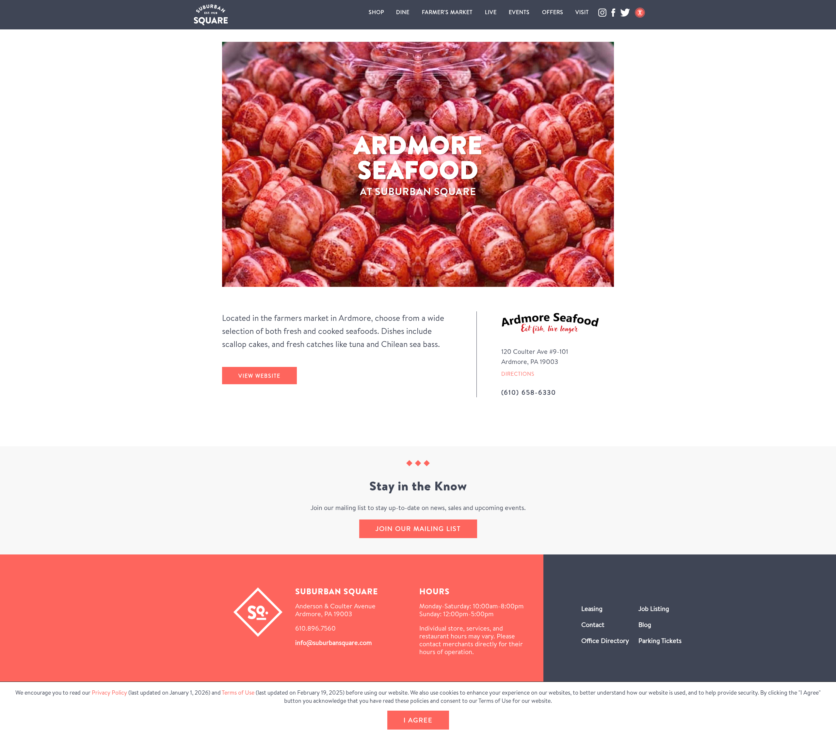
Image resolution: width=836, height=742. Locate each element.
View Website (259, 375)
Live (491, 12)
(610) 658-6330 (528, 392)
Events (519, 12)
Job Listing (653, 608)
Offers (552, 12)
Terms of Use (238, 692)
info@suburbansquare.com (333, 642)
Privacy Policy (109, 692)
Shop (376, 12)
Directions (518, 373)
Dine (403, 12)
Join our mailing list (418, 528)
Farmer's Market (447, 12)
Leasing (592, 608)
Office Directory (605, 640)
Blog (644, 624)
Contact (592, 624)
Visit (582, 12)
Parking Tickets (660, 640)
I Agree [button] (418, 720)
